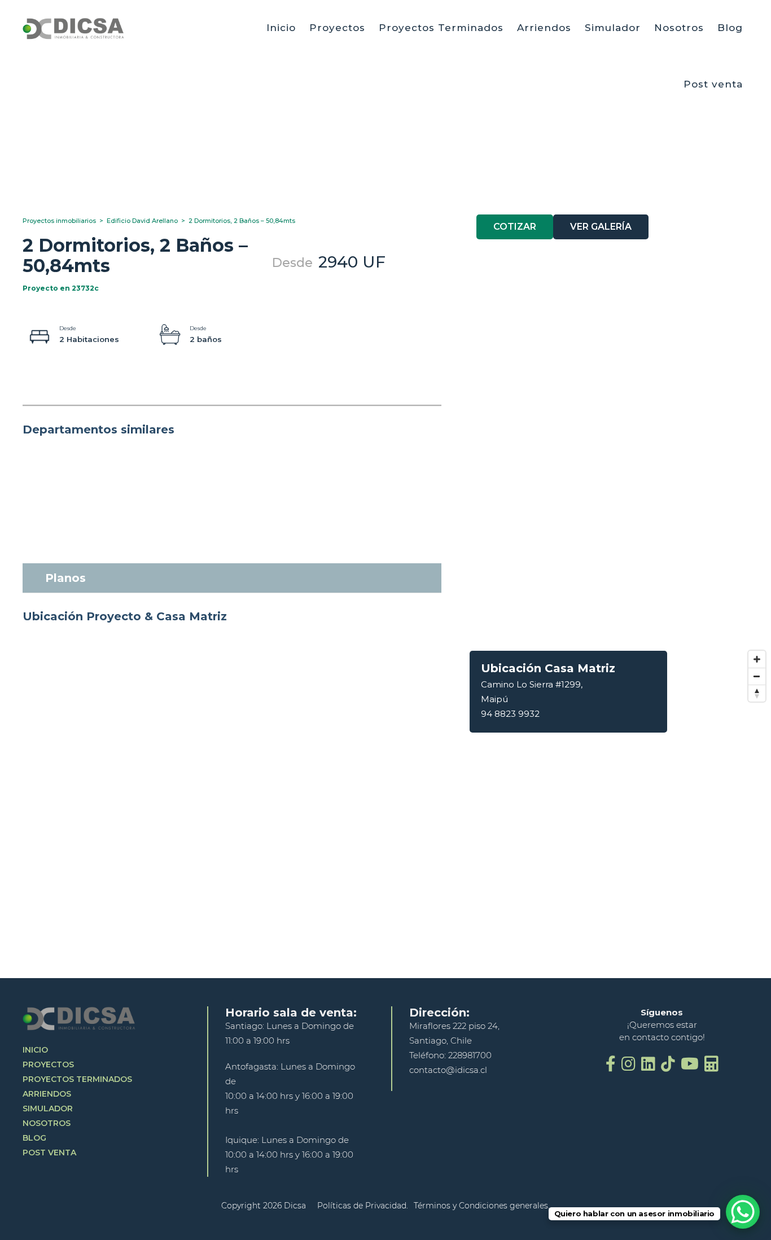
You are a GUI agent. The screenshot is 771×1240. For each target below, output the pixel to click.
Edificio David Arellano (146, 221)
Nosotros (679, 27)
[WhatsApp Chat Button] (743, 1212)
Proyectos (337, 27)
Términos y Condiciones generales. (482, 1205)
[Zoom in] (756, 659)
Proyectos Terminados (441, 27)
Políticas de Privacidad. (362, 1205)
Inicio (281, 27)
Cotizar (514, 226)
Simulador (613, 27)
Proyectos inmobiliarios (63, 221)
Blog (730, 27)
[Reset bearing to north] (756, 693)
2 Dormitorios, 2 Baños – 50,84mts (242, 221)
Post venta (713, 84)
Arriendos (544, 27)
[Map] (609, 814)
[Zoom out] (756, 676)
